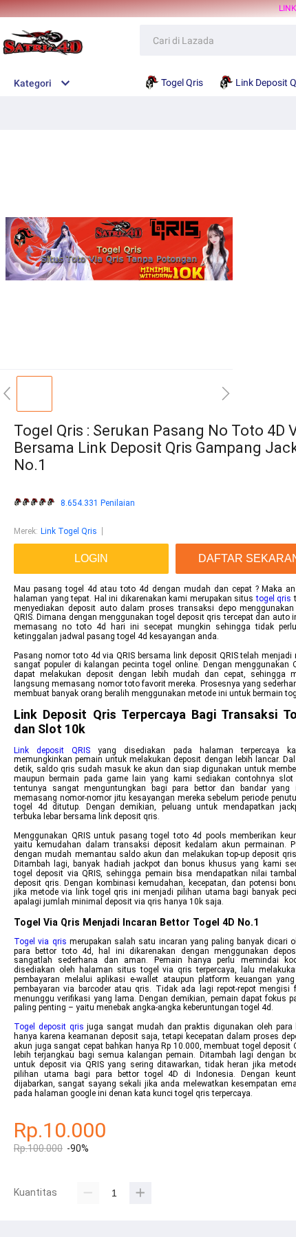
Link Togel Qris (69, 531)
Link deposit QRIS (52, 750)
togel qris (274, 598)
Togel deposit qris (49, 1027)
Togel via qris (40, 941)
